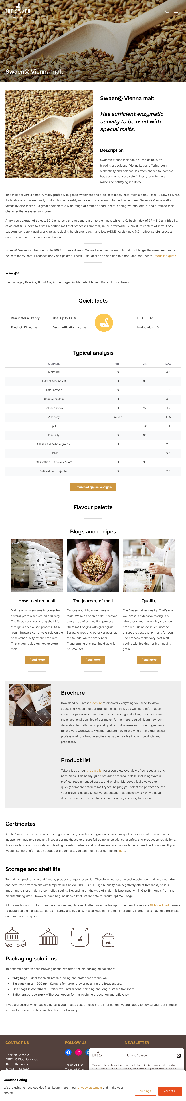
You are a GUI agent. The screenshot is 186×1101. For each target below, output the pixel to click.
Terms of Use (74, 1065)
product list (94, 770)
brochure (96, 703)
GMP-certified (159, 905)
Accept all (170, 1091)
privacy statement (90, 1087)
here (122, 850)
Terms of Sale (74, 1069)
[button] (179, 1055)
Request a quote (165, 256)
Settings (145, 1091)
